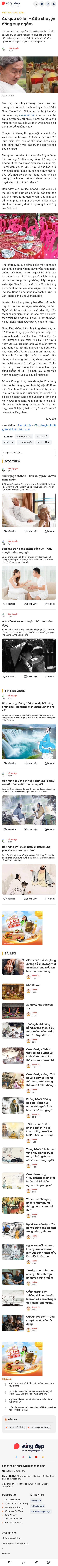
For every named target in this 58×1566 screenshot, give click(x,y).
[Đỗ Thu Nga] (4, 697)
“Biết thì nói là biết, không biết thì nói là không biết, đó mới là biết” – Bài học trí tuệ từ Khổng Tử (40, 1129)
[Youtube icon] (36, 1457)
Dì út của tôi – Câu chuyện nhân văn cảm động (27, 623)
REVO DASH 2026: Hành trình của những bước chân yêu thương (31, 1384)
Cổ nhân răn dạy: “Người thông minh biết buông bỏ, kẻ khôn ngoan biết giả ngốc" (40, 1179)
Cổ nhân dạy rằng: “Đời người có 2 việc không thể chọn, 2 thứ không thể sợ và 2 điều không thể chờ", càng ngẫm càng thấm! (40, 1079)
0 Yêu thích (11, 531)
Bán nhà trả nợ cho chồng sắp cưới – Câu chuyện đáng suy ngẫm (27, 550)
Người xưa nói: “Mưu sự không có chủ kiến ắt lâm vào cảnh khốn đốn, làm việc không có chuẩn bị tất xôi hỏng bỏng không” (41, 1251)
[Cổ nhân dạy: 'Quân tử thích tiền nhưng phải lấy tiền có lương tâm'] (29, 879)
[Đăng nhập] (53, 4)
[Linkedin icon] (29, 1457)
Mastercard (38, 1506)
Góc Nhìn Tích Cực (13, 1522)
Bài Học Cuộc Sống (13, 1511)
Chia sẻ (51, 531)
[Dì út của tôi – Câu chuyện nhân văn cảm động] (29, 655)
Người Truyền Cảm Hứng (16, 1503)
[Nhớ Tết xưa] (13, 992)
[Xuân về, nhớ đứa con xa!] (13, 1011)
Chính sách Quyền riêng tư (15, 1543)
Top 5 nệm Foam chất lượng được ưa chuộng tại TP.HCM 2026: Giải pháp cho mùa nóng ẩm (30, 1392)
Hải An (34, 990)
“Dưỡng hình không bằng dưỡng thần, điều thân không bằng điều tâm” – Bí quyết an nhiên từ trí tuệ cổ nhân (40, 1030)
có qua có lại (25, 436)
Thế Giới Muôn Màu (13, 1518)
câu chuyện (26, 442)
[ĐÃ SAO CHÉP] (36, 1562)
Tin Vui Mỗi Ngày (12, 1499)
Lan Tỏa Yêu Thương (13, 1507)
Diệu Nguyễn (14, 48)
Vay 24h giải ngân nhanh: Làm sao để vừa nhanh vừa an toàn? (31, 1400)
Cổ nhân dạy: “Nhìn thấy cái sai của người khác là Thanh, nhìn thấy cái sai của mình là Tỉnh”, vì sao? (41, 1054)
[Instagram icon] (23, 1457)
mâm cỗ (42, 436)
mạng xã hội (26, 115)
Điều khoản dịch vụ (12, 1538)
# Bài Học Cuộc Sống (13, 13)
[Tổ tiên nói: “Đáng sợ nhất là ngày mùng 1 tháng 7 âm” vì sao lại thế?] (13, 1205)
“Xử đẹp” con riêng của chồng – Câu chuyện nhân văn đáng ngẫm (40, 1274)
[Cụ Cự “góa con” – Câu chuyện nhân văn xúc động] (13, 1323)
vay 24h (37, 1500)
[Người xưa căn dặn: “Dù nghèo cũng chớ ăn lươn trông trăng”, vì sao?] (13, 1230)
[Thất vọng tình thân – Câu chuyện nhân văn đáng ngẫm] (29, 510)
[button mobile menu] (36, 4)
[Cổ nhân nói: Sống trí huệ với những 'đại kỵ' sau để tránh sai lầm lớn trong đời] (29, 810)
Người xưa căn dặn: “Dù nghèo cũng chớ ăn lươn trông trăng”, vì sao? (41, 1227)
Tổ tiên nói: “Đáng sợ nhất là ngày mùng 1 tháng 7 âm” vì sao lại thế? (39, 1204)
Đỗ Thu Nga (12, 696)
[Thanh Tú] (28, 977)
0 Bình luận (32, 531)
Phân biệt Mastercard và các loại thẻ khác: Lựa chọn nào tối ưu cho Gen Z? (32, 1408)
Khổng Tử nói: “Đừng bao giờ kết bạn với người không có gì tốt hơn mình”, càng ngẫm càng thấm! (40, 1104)
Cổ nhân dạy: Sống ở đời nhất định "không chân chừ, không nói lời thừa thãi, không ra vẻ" (28, 706)
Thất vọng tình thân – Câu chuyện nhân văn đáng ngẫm (29, 478)
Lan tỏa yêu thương (39, 1427)
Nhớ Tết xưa (33, 985)
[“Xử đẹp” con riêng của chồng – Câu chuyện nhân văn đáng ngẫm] (13, 1277)
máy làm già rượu (41, 1511)
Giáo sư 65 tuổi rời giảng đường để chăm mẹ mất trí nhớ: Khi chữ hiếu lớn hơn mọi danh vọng (41, 966)
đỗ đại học (44, 442)
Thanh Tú (36, 976)
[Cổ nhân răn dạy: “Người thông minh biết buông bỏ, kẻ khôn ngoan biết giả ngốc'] (13, 1180)
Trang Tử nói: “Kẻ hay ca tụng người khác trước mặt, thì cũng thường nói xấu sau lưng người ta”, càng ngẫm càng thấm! (40, 1154)
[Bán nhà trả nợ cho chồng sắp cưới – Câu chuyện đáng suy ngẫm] (29, 582)
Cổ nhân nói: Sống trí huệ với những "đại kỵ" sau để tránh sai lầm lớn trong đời (28, 782)
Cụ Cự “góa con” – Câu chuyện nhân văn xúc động (40, 1320)
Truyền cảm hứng (16, 1427)
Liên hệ (6, 1553)
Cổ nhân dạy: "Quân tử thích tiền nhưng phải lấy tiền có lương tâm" (26, 849)
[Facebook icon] (16, 1457)
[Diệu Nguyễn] (4, 470)
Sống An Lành (10, 1515)
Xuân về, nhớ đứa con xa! (39, 1006)
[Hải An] (28, 991)
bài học (9, 442)
